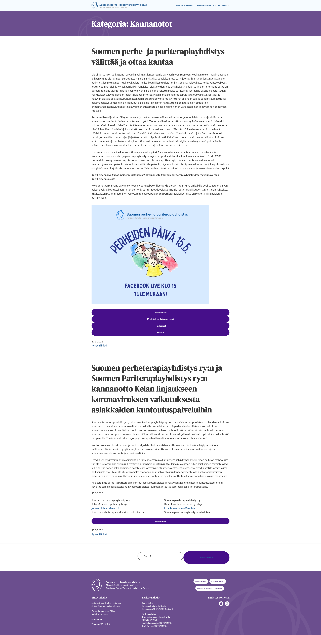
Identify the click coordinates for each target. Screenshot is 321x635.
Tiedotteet (160, 325)
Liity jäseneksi (200, 581)
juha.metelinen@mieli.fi (105, 508)
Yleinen (160, 332)
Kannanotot (161, 312)
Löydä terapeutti (217, 581)
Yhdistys (222, 5)
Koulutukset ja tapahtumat (160, 319)
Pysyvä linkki (99, 345)
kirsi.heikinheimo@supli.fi (179, 508)
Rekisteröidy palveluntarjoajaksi (209, 588)
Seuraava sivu (206, 557)
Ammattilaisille (205, 5)
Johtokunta (97, 619)
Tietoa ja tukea (184, 5)
